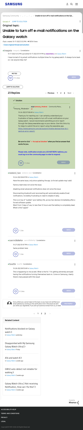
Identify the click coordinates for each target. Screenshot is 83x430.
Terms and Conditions (10, 413)
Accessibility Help (8, 409)
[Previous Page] (33, 313)
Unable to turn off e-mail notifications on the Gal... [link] (54, 16)
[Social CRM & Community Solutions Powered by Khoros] (74, 402)
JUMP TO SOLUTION (19, 22)
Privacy (4, 417)
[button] (76, 51)
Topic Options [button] (76, 21)
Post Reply (68, 304)
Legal (3, 421)
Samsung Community (11, 16)
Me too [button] (14, 73)
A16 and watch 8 (12, 358)
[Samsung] (13, 4)
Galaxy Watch (61, 54)
